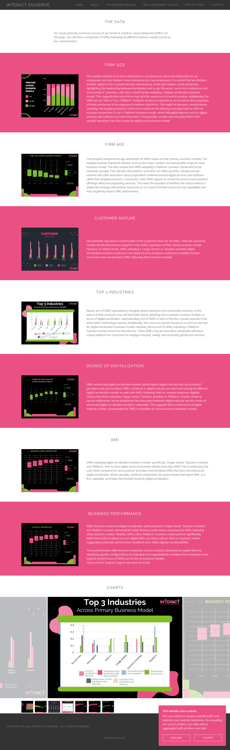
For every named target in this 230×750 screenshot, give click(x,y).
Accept (208, 738)
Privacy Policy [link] (115, 738)
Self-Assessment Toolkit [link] (160, 5)
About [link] (95, 5)
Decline (176, 738)
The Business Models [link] (121, 5)
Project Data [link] (195, 5)
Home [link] (79, 5)
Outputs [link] (217, 5)
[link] (28, 5)
